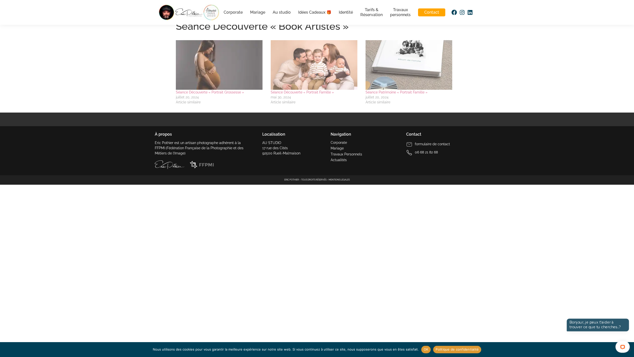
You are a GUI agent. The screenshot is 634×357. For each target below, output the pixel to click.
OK (426, 349)
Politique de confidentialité (457, 349)
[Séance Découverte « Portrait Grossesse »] (221, 65)
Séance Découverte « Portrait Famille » (302, 92)
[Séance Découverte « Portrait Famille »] (316, 65)
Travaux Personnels (346, 154)
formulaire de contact (432, 144)
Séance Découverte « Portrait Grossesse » (210, 92)
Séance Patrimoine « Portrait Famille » (396, 92)
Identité (346, 12)
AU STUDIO (271, 143)
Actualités (339, 160)
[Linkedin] (470, 12)
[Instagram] (462, 12)
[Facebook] (454, 12)
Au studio (281, 12)
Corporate (232, 12)
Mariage (257, 12)
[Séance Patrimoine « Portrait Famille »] (410, 65)
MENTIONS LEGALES (339, 179)
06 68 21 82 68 (426, 152)
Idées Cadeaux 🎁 (314, 12)
